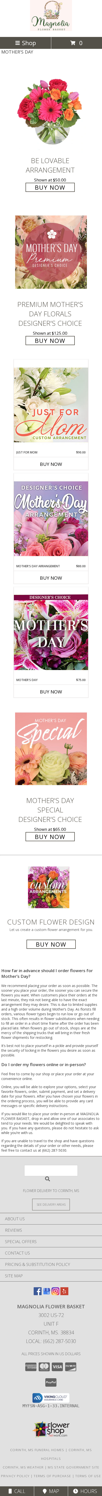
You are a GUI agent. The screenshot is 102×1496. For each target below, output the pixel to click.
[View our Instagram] (55, 1293)
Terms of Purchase (52, 1476)
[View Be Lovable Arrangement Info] (51, 108)
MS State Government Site (73, 1467)
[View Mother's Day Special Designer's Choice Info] (51, 748)
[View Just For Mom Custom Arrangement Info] (51, 405)
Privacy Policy (15, 1476)
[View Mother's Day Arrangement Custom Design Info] (51, 519)
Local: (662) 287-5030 (51, 1341)
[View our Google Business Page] (47, 1293)
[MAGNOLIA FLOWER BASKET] (51, 29)
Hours (87, 1491)
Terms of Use (88, 1476)
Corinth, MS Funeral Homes (37, 1450)
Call (18, 1491)
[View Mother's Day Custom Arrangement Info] (51, 632)
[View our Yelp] (64, 1293)
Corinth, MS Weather (23, 1467)
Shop (29, 43)
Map (53, 1491)
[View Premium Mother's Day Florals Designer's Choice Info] (51, 252)
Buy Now (50, 187)
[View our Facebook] (38, 1293)
